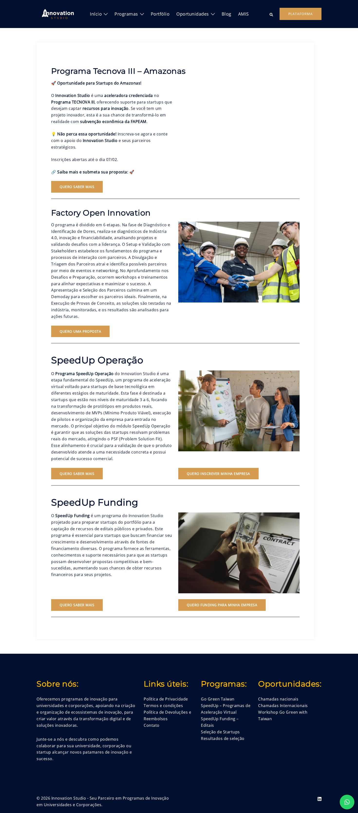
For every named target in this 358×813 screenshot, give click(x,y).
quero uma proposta (80, 331)
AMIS (243, 14)
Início (96, 14)
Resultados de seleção (223, 738)
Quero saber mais (77, 186)
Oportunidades (192, 14)
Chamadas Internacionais (283, 705)
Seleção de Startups (220, 732)
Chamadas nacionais (278, 699)
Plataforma (300, 13)
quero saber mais (77, 605)
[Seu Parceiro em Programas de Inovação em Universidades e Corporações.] (58, 13)
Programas (126, 14)
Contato (152, 725)
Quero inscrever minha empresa (218, 473)
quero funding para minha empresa (222, 605)
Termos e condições (163, 705)
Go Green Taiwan (218, 699)
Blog (226, 14)
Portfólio (160, 14)
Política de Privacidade (166, 699)
